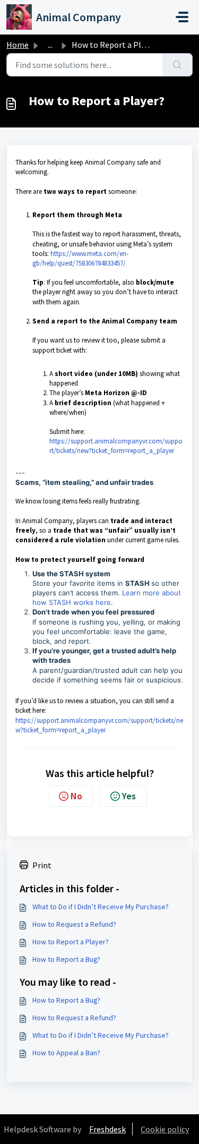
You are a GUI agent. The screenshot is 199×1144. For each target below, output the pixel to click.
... (50, 44)
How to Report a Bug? (66, 959)
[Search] (177, 64)
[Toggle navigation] (182, 17)
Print (41, 865)
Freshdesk (107, 1129)
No (76, 796)
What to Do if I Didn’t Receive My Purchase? (100, 906)
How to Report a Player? (70, 941)
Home (17, 44)
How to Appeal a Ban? (66, 1052)
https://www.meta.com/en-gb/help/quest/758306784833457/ (80, 258)
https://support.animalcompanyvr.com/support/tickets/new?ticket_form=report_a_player (116, 446)
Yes (129, 796)
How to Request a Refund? (74, 924)
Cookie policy (165, 1129)
